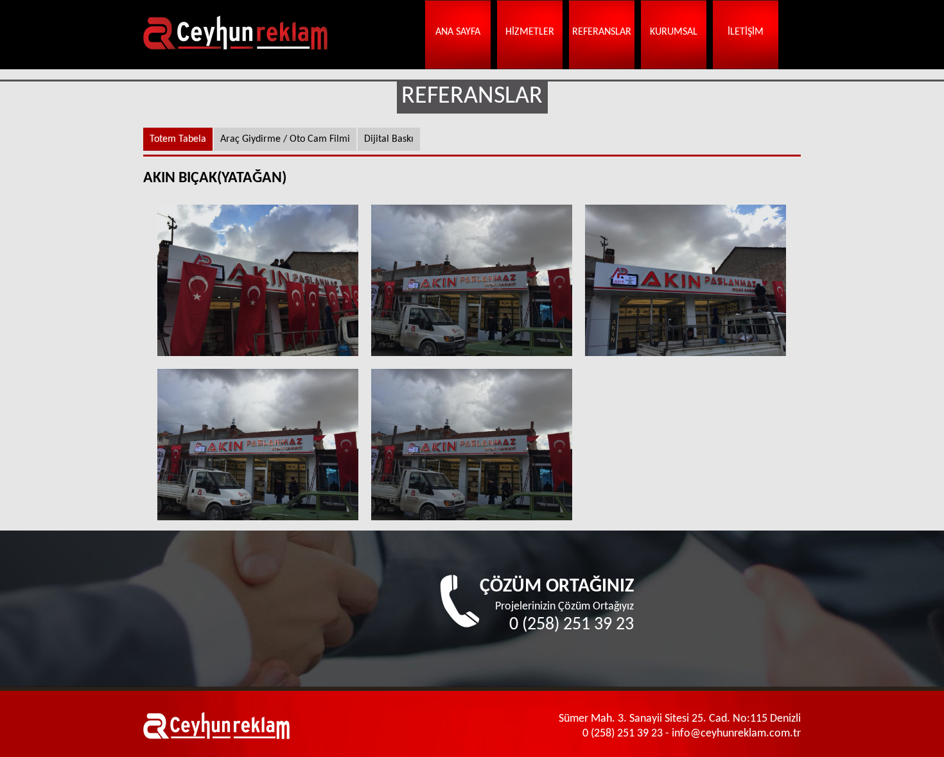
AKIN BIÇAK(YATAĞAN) (257, 280)
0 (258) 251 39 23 (571, 625)
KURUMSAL (673, 32)
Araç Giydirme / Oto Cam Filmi (285, 139)
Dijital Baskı (389, 139)
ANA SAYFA (457, 32)
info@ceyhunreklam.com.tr (736, 733)
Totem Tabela (178, 139)
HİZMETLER (529, 32)
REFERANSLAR (601, 32)
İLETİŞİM (746, 32)
